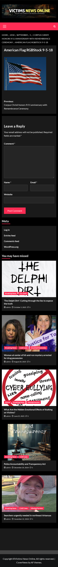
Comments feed (11, 241)
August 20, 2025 (20, 362)
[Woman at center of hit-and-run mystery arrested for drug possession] (29, 333)
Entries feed (9, 235)
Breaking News (10, 293)
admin (8, 307)
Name (7, 182)
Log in (7, 230)
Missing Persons (34, 402)
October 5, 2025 (20, 307)
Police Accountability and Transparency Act (25, 464)
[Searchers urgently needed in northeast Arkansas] (29, 493)
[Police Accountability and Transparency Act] (29, 442)
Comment (9, 143)
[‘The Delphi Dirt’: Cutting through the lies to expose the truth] (29, 279)
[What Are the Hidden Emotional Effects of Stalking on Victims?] (29, 388)
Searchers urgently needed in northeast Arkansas (27, 515)
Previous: (25, 105)
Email (33, 182)
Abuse (7, 402)
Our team (23, 293)
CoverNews (22, 562)
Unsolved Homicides (38, 348)
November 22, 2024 (21, 519)
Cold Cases (24, 348)
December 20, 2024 (21, 467)
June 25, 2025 (19, 416)
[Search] (54, 26)
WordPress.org (11, 247)
